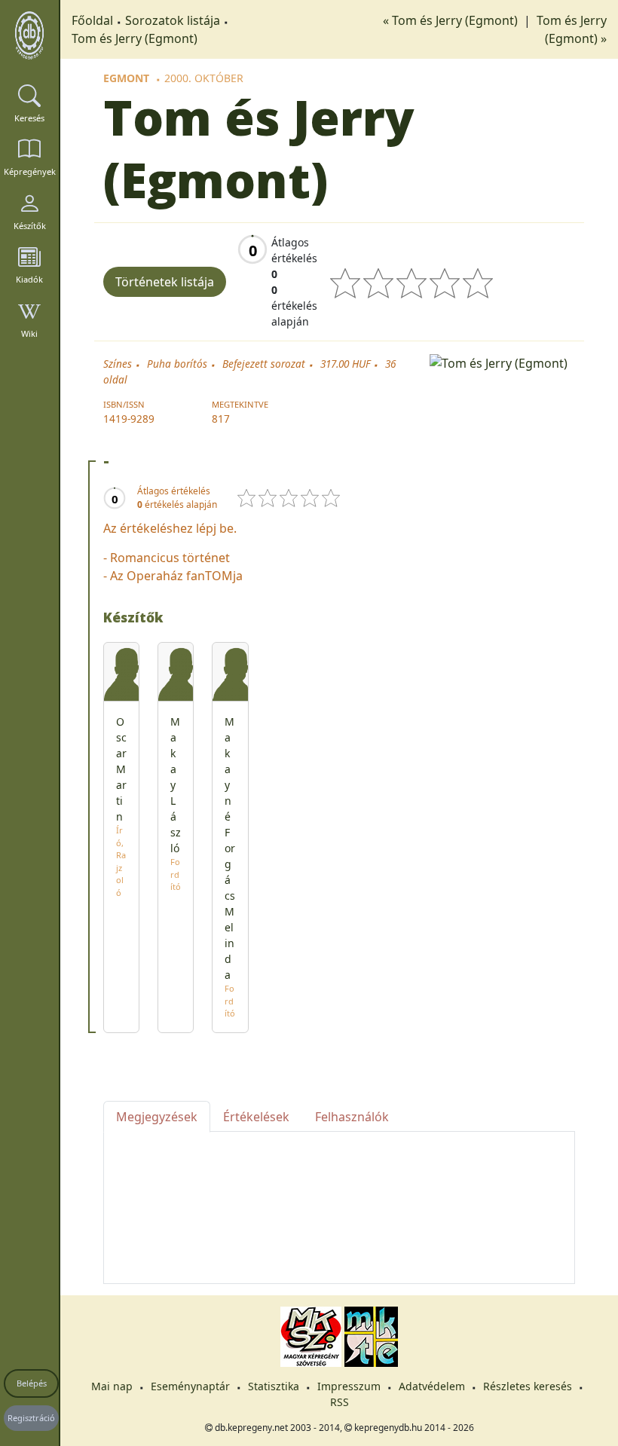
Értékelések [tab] (256, 1116)
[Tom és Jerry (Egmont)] (502, 361)
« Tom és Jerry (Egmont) (452, 20)
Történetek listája (164, 282)
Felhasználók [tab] (352, 1116)
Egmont (126, 78)
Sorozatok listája (172, 20)
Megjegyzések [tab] (156, 1116)
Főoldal (92, 20)
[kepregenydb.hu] (29, 35)
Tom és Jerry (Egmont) (134, 38)
